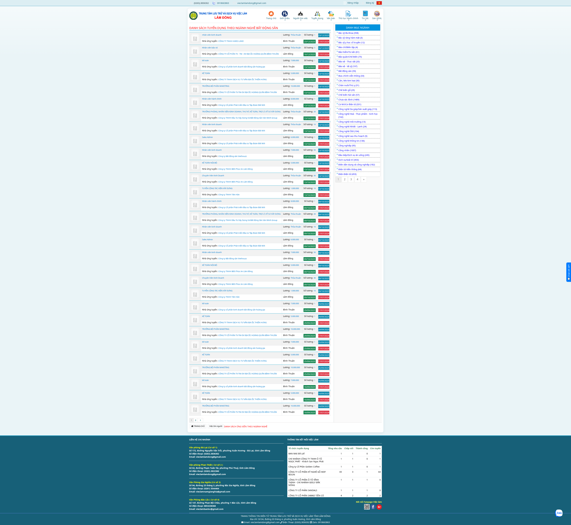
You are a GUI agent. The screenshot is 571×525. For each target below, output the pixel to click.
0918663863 (223, 3)
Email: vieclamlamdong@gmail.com (261, 522)
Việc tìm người (215, 426)
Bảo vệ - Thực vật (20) (349, 61)
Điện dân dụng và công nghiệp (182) (356, 164)
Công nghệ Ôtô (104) (348, 131)
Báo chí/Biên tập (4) (348, 47)
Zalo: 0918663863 (321, 522)
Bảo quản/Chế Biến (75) (350, 56)
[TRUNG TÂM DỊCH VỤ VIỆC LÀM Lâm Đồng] (218, 15)
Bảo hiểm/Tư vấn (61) (348, 52)
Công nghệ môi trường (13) (351, 121)
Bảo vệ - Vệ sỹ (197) (347, 66)
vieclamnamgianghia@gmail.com (212, 491)
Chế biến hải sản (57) (348, 94)
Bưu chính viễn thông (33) (351, 75)
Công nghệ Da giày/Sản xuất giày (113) (357, 109)
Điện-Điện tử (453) (347, 174)
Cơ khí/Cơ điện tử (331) (349, 104)
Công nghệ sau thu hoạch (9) (352, 136)
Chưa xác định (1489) (348, 99)
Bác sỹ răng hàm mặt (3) (350, 37)
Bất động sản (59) (347, 71)
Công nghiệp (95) (347, 145)
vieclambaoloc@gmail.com (209, 509)
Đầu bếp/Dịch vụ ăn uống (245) (353, 155)
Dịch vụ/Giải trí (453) (348, 159)
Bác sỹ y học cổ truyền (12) (351, 42)
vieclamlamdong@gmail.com (251, 3)
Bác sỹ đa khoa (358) (348, 33)
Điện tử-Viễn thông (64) (349, 169)
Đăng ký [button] (370, 2)
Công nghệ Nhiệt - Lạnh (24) (352, 126)
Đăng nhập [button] (353, 2)
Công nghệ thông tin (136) (351, 140)
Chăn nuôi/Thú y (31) (348, 85)
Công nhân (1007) (347, 150)
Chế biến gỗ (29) (346, 90)
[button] (285, 15)
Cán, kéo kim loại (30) (348, 80)
